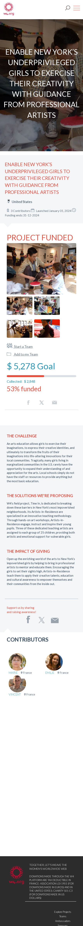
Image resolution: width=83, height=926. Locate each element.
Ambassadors (62, 921)
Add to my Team (25, 354)
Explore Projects (62, 911)
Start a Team (23, 346)
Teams (62, 916)
